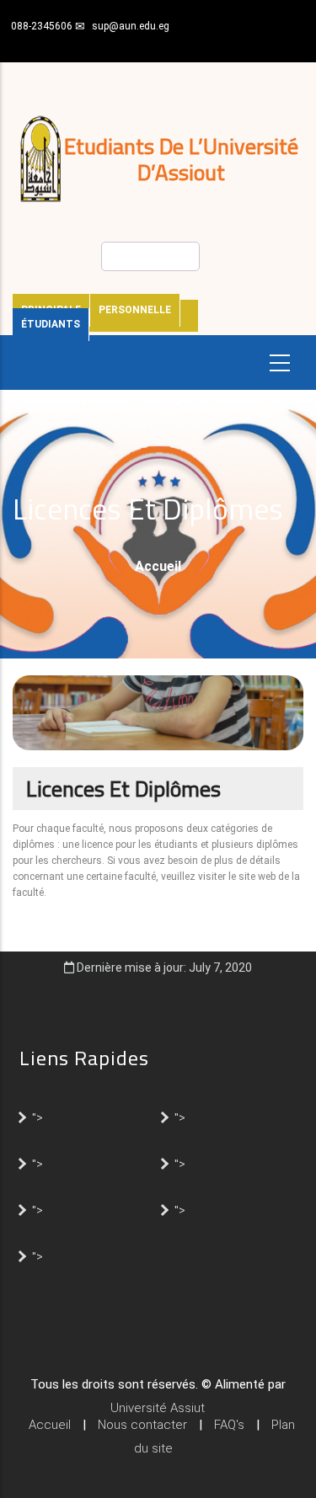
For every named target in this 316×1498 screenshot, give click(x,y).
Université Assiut (157, 1407)
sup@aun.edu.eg (130, 26)
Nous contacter (142, 1424)
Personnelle (135, 310)
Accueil (158, 566)
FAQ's (229, 1424)
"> (37, 1116)
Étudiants (50, 324)
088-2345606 (41, 26)
